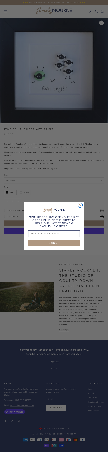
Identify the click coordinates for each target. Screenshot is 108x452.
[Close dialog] (80, 205)
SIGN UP (54, 243)
